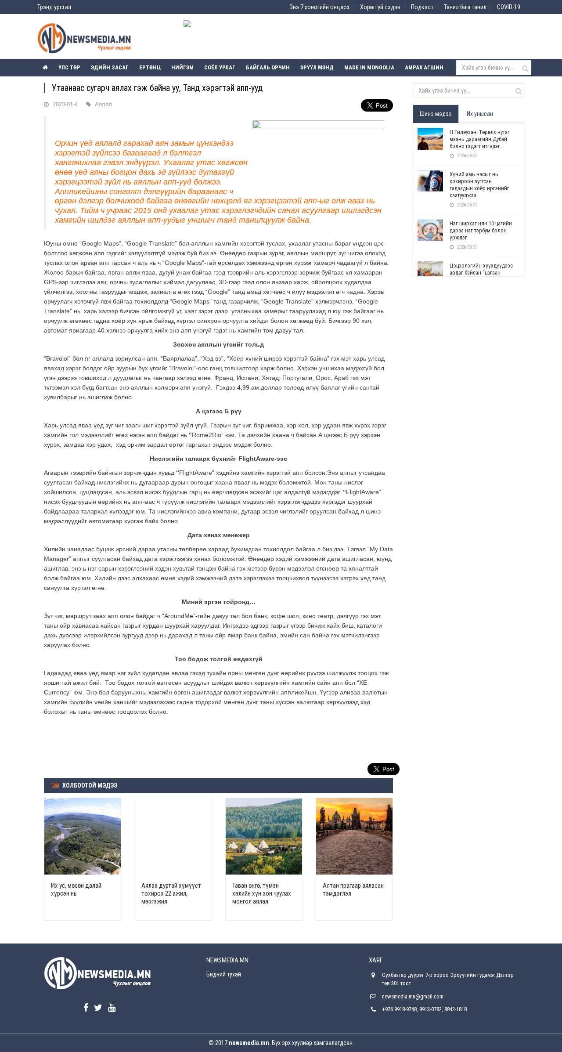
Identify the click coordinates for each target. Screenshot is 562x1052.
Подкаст (422, 7)
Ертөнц (150, 67)
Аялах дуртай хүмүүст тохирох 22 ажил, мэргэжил (171, 893)
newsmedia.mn (249, 1042)
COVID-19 (508, 7)
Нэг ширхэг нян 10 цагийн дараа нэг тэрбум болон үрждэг (481, 230)
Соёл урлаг (219, 67)
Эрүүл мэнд (317, 67)
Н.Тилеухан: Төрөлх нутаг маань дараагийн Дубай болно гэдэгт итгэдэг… (480, 139)
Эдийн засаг (110, 67)
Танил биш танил (465, 7)
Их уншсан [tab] (480, 113)
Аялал (103, 104)
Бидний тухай (223, 974)
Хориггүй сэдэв (380, 7)
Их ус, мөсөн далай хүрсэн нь (76, 889)
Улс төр (69, 67)
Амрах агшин (424, 67)
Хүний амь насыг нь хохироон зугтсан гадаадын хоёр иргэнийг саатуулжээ (479, 185)
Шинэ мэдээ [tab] (436, 113)
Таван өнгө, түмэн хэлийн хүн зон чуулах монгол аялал (261, 893)
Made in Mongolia (369, 67)
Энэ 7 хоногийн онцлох (319, 7)
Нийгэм (182, 67)
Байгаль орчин (268, 67)
